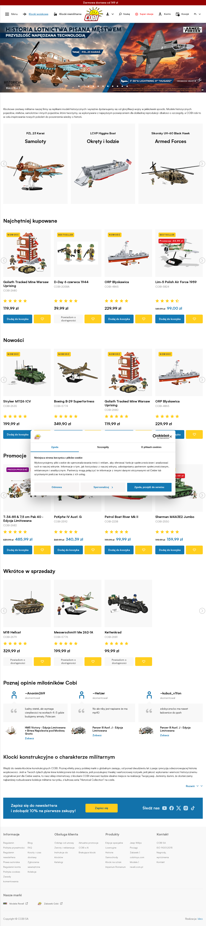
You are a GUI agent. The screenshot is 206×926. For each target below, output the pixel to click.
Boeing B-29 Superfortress (74, 401)
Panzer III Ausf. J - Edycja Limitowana (108, 729)
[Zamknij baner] (171, 436)
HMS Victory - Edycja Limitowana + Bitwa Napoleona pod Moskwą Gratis (45, 730)
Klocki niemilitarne (70, 14)
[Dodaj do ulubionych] (42, 319)
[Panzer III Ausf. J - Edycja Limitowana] (80, 730)
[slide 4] (98, 86)
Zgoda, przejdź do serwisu (149, 487)
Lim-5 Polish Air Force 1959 (176, 282)
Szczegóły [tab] (103, 447)
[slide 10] (127, 86)
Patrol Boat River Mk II (121, 517)
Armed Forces (170, 141)
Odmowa (57, 487)
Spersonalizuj (101, 487)
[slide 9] (122, 86)
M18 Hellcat (12, 632)
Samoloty (35, 141)
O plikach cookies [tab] (151, 447)
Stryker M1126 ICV (17, 401)
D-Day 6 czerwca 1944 (71, 282)
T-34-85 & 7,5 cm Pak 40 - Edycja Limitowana (23, 519)
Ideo (200, 918)
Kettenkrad (113, 632)
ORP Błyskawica (117, 282)
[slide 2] (88, 86)
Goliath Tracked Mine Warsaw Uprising (26, 284)
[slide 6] (107, 86)
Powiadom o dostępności (68, 319)
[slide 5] (103, 86)
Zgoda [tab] (54, 447)
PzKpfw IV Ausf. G (68, 517)
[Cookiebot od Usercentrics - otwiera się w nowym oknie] (155, 436)
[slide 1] (83, 86)
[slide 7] (112, 86)
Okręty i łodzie (103, 141)
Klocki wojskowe (38, 14)
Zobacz (29, 738)
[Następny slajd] (202, 164)
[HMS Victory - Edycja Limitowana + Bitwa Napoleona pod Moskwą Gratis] (12, 730)
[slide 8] (117, 86)
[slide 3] (93, 86)
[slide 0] (78, 86)
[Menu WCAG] (110, 14)
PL (195, 14)
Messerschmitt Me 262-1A (73, 632)
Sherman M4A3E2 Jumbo (174, 517)
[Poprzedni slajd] (4, 164)
